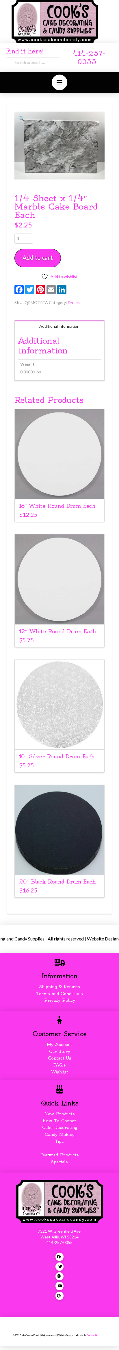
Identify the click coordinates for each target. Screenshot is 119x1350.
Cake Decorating (59, 1127)
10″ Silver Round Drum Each (57, 756)
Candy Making (60, 1134)
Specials (59, 1161)
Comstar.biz (92, 1335)
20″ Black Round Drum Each (57, 881)
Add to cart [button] (59, 489)
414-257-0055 (59, 1242)
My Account (59, 1044)
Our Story (59, 1051)
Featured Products (59, 1155)
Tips (59, 1141)
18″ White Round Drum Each (57, 506)
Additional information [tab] (59, 326)
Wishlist (59, 1072)
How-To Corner (60, 1120)
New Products (59, 1113)
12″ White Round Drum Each (57, 631)
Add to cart (38, 257)
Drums (74, 302)
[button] (59, 82)
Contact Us (59, 1058)
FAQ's (59, 1065)
